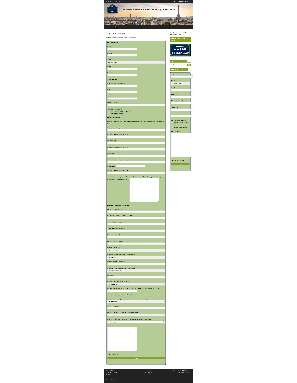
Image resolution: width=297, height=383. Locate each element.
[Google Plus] (178, 1)
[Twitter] (174, 1)
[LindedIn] (180, 1)
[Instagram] (183, 1)
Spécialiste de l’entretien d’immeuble (125, 27)
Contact (160, 27)
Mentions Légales (110, 379)
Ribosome (175, 370)
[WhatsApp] (187, 1)
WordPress (187, 372)
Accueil (108, 27)
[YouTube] (182, 1)
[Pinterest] (185, 1)
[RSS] (189, 1)
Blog (168, 27)
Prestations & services (147, 27)
